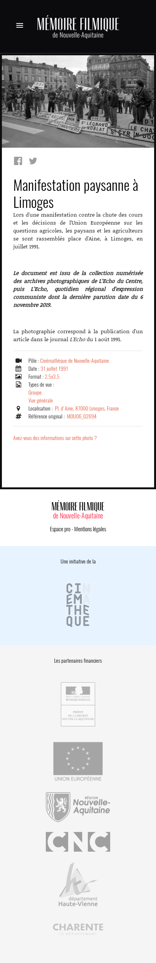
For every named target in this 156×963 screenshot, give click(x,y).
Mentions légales (90, 529)
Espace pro (60, 529)
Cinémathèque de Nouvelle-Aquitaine (74, 360)
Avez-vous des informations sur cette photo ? (55, 438)
